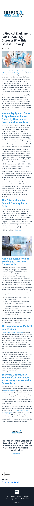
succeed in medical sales (9, 228)
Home (7, 497)
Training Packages (23, 497)
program (10, 413)
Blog (11, 499)
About (13, 497)
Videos (17, 499)
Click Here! (18, 230)
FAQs (6, 499)
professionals (18, 332)
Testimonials (25, 499)
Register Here (17, 453)
